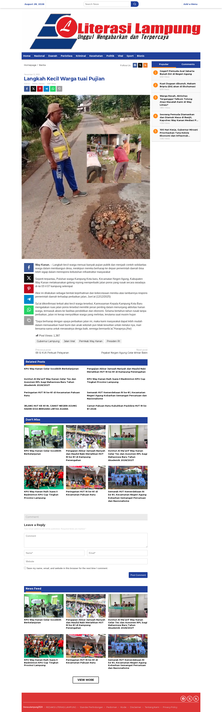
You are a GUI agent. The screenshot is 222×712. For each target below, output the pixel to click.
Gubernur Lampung (48, 341)
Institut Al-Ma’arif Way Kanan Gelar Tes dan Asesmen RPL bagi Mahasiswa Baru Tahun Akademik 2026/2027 (50, 382)
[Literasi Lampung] (111, 29)
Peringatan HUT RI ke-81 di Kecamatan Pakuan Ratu (82, 661)
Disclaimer (135, 707)
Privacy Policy (170, 707)
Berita (35, 84)
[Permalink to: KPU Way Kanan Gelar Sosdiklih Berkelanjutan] (44, 436)
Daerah (42, 84)
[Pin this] (40, 89)
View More (86, 679)
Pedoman (111, 707)
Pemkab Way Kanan (90, 341)
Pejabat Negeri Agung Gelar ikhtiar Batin (124, 351)
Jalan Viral (69, 341)
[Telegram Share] (46, 89)
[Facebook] (135, 65)
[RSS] (145, 65)
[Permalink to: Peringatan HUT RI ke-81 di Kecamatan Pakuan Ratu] (85, 477)
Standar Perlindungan (91, 707)
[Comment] (59, 89)
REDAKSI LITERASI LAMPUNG (61, 707)
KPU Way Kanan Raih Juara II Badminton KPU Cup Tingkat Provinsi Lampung (41, 494)
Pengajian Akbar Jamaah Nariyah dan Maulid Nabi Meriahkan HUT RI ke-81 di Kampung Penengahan (85, 623)
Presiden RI (113, 341)
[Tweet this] (33, 89)
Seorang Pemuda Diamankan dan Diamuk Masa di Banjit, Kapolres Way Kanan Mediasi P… (179, 117)
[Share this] (27, 89)
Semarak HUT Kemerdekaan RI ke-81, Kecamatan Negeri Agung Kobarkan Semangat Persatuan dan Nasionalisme (117, 395)
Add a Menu (190, 4)
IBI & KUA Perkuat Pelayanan (52, 351)
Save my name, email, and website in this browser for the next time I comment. (67, 568)
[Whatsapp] (53, 89)
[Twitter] (140, 65)
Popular (164, 64)
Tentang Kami (152, 707)
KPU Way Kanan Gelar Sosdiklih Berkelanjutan (51, 368)
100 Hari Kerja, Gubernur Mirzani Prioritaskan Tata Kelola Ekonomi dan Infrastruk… (179, 132)
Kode (123, 707)
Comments (188, 64)
